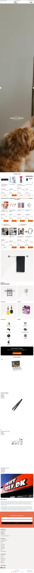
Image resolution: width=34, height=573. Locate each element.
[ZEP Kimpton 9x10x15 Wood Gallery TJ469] (21, 292)
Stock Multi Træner (3, 296)
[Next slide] (33, 118)
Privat (32, 0)
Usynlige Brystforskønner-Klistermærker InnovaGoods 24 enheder (4, 271)
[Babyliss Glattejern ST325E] (17, 475)
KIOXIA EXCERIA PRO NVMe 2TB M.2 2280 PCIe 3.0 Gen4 (4, 245)
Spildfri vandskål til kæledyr (11, 297)
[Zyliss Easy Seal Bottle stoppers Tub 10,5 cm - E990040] (13, 265)
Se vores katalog (16, 413)
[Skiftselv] (16, 2)
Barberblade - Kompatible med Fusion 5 (21, 271)
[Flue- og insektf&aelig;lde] (13, 240)
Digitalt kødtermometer (29, 244)
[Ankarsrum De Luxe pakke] (17, 511)
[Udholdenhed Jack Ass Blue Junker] (29, 265)
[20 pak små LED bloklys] (17, 436)
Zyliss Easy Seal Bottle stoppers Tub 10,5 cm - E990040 (12, 271)
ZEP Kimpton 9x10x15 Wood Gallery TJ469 (20, 297)
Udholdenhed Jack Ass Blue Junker (29, 271)
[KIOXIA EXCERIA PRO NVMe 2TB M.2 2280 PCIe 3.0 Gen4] (4, 240)
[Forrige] (1, 245)
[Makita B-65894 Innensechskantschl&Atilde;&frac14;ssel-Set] (21, 240)
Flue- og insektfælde (12, 244)
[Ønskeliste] (31, 2)
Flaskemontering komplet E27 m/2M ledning (29, 297)
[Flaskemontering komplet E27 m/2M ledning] (29, 292)
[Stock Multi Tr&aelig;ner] (4, 291)
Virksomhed (29, 0)
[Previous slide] (0, 118)
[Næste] (32, 245)
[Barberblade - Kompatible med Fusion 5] (21, 265)
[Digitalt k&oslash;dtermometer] (29, 240)
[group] (8, 0)
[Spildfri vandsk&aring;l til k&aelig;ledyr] (13, 292)
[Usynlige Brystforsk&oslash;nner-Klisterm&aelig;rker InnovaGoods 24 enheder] (4, 265)
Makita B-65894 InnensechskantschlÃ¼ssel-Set (21, 245)
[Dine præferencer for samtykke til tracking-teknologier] (1, 430)
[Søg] (29, 2)
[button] (16, 231)
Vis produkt (2, 458)
